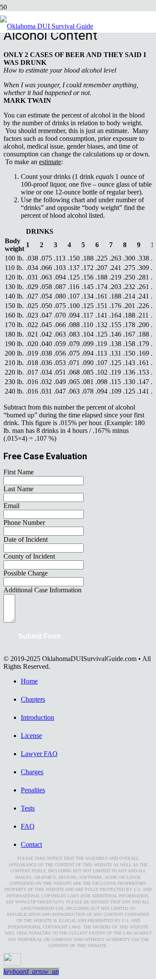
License (31, 735)
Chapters (33, 699)
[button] (31, 971)
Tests (28, 808)
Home (29, 681)
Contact (31, 844)
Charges (32, 772)
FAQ (28, 826)
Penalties (33, 790)
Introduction (37, 717)
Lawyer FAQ (39, 753)
